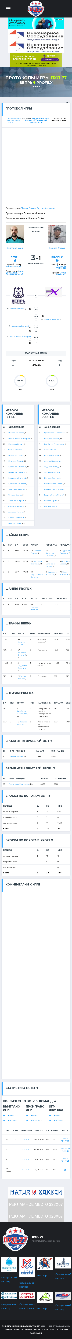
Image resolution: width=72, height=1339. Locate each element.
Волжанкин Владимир (54, 489)
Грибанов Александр (54, 444)
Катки (45, 1329)
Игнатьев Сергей (16, 455)
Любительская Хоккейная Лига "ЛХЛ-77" (21, 1326)
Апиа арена (64, 1139)
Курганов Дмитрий (20, 326)
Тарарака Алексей (16, 489)
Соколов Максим (16, 506)
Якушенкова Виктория (20, 336)
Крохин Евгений (16, 517)
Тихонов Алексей (57, 248)
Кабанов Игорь (13, 266)
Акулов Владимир (52, 461)
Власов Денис (14, 523)
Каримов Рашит (15, 444)
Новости (18, 1329)
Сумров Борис (15, 495)
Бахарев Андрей (51, 438)
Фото (52, 1329)
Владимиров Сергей (53, 484)
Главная (36, 86)
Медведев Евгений (17, 478)
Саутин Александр (46, 208)
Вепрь (25, 82)
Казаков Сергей (51, 455)
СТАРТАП (26, 1139)
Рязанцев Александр (61, 267)
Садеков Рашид (51, 467)
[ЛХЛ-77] (36, 59)
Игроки (28, 1329)
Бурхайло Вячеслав (17, 484)
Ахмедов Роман (15, 248)
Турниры (8, 1329)
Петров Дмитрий (52, 478)
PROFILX (44, 82)
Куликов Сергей (15, 461)
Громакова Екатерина (54, 433)
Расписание (36, 1333)
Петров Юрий (50, 501)
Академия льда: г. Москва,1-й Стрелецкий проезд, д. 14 (37, 120)
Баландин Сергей (14, 274)
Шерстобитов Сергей (54, 495)
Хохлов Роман (51, 450)
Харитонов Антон (15, 272)
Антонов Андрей (16, 501)
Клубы (37, 1329)
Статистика (62, 1329)
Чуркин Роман (28, 208)
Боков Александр (61, 273)
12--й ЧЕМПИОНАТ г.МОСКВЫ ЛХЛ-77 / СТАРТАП (13, 120)
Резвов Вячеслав (16, 433)
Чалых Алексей (15, 450)
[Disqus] (36, 935)
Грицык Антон (50, 506)
